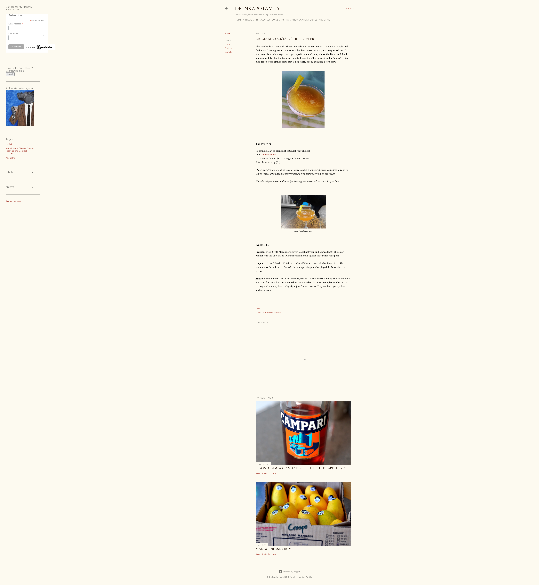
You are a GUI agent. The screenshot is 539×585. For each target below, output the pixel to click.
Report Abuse (13, 201)
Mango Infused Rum (274, 549)
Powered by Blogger (291, 572)
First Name (13, 34)
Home (238, 20)
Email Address (15, 23)
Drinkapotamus (257, 8)
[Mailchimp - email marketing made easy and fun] (40, 49)
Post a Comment (269, 473)
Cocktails (229, 48)
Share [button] (227, 33)
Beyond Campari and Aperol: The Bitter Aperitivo (300, 468)
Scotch (228, 52)
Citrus (227, 44)
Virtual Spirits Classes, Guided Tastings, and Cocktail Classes (280, 20)
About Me (324, 20)
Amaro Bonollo (268, 154)
